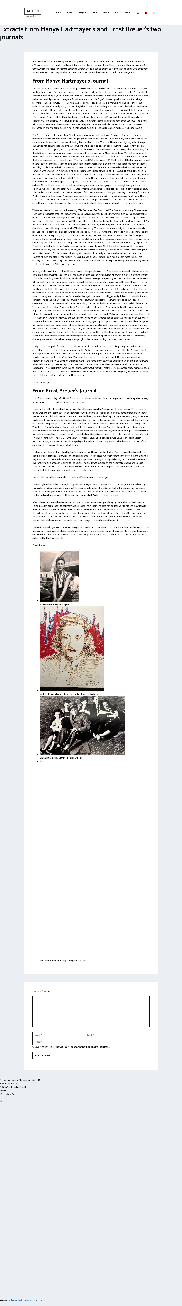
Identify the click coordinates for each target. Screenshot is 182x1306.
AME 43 (33, 11)
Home (58, 13)
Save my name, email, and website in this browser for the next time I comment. (72, 1047)
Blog (95, 13)
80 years (83, 13)
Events (70, 13)
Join (116, 13)
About (106, 13)
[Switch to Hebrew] (154, 13)
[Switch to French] (146, 13)
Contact (128, 13)
